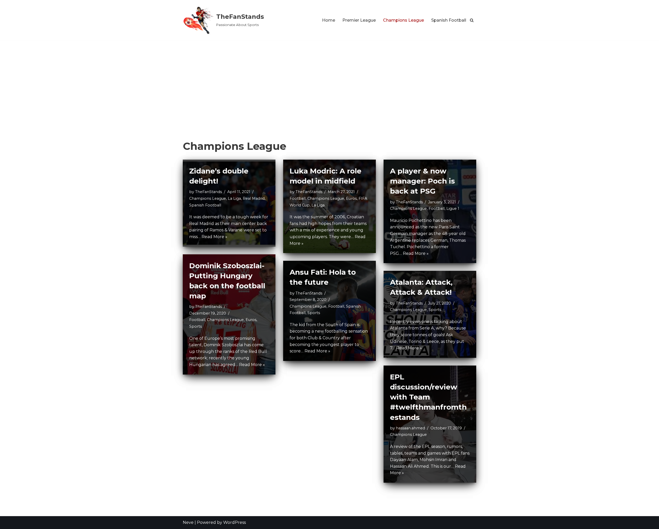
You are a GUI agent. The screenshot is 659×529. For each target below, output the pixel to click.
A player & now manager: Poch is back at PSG (422, 181)
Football (298, 198)
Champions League (403, 20)
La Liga (234, 198)
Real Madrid (254, 198)
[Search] (472, 20)
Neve (188, 522)
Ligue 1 (452, 208)
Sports (195, 326)
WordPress (234, 522)
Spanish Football (448, 20)
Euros (351, 198)
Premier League (359, 20)
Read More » (214, 236)
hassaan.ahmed (410, 428)
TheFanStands (208, 191)
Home (328, 20)
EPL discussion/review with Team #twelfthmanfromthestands (428, 397)
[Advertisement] (329, 79)
